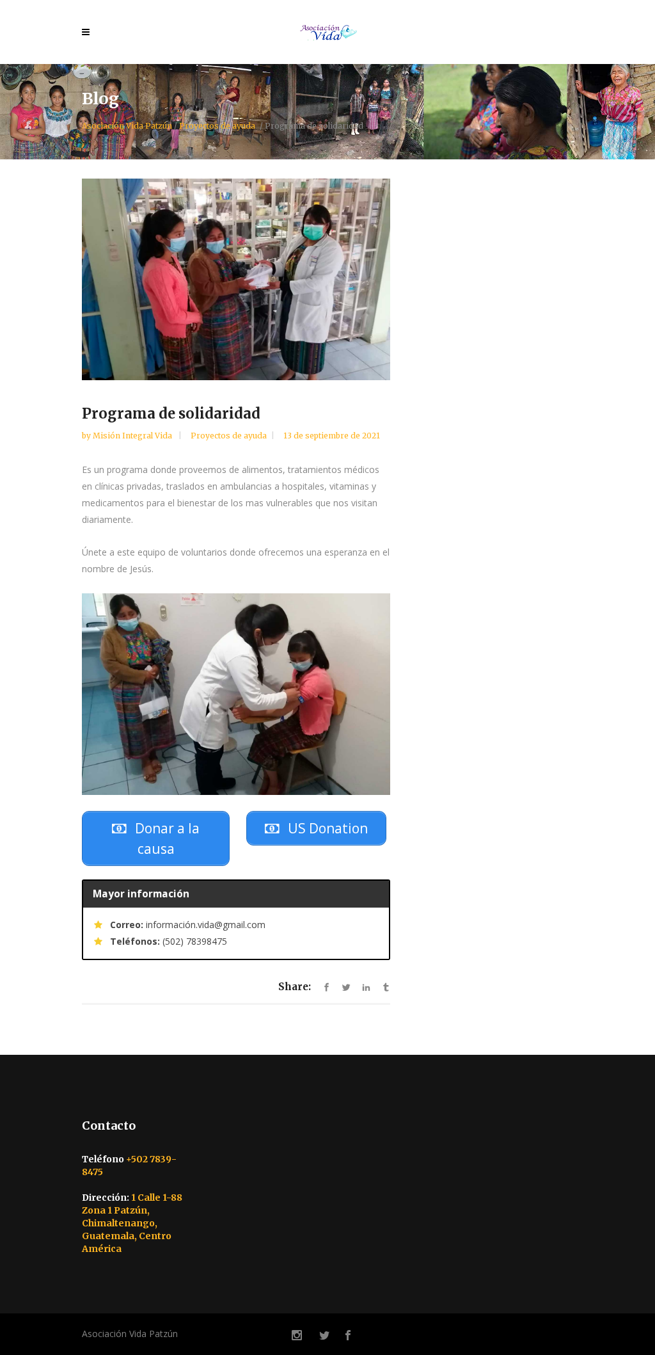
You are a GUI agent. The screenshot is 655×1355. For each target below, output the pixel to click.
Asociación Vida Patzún (127, 126)
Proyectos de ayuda (217, 126)
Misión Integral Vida (133, 435)
